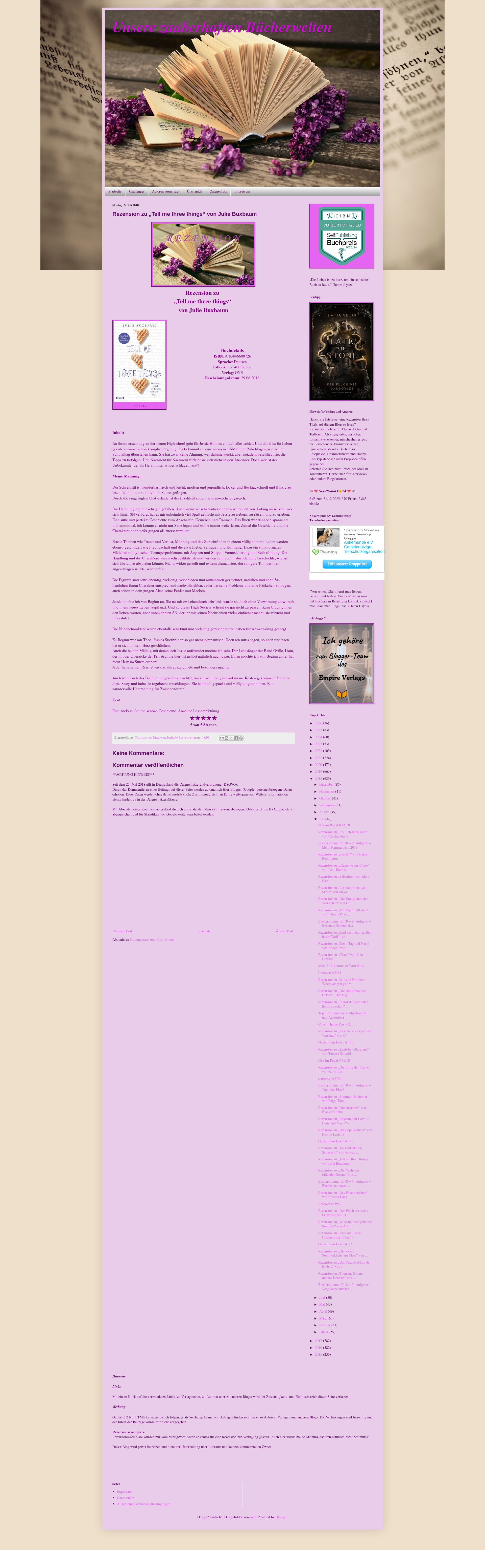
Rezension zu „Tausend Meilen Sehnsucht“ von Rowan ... (340, 1150)
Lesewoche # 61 (329, 972)
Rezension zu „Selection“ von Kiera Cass (343, 878)
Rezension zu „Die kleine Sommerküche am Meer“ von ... (343, 1253)
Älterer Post (284, 931)
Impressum (242, 191)
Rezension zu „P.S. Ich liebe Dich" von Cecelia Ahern (343, 834)
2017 (319, 1340)
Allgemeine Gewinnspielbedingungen (143, 1503)
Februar (325, 1325)
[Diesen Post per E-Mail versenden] (221, 738)
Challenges (136, 191)
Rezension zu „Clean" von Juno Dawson (340, 956)
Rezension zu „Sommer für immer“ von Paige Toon (343, 1098)
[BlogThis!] (226, 738)
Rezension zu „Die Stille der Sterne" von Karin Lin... (344, 1069)
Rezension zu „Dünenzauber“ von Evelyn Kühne (342, 1109)
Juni (322, 1297)
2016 (319, 1347)
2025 (319, 729)
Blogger (281, 1517)
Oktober (325, 798)
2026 (319, 723)
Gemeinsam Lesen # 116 (335, 1042)
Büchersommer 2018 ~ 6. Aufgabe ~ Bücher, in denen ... (344, 1183)
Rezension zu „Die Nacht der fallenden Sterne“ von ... (338, 1172)
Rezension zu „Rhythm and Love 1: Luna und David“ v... (343, 1120)
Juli (322, 818)
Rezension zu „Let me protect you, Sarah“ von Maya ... (343, 889)
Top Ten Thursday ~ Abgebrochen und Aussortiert (343, 1015)
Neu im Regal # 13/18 (334, 1060)
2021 (319, 757)
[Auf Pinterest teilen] (241, 738)
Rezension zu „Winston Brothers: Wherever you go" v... (341, 981)
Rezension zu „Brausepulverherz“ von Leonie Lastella (345, 1132)
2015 (319, 1354)
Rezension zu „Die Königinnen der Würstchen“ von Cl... (343, 900)
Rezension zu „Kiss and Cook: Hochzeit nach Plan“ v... (339, 1235)
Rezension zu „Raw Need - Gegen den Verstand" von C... (345, 1033)
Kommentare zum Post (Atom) (152, 939)
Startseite (115, 191)
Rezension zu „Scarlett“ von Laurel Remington (343, 856)
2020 (319, 764)
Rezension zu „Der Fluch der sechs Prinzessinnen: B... (343, 1212)
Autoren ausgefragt (165, 191)
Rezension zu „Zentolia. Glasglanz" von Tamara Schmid (343, 1051)
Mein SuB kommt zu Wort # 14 (340, 965)
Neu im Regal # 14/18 (334, 825)
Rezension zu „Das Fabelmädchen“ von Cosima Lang (343, 1194)
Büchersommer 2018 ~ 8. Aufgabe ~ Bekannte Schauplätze (344, 923)
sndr (253, 1517)
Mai (322, 1304)
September (327, 805)
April (323, 1311)
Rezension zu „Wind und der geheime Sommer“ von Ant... (345, 1223)
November (327, 791)
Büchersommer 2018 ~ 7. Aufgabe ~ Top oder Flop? (344, 1087)
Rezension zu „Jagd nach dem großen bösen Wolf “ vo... (344, 934)
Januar (324, 1331)
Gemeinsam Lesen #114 (335, 1244)
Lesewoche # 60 (329, 1078)
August (324, 811)
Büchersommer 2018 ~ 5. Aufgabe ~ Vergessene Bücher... (344, 1286)
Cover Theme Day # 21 (335, 1024)
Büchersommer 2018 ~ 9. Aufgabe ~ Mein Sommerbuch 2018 (344, 845)
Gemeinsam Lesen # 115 (335, 1141)
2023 (319, 743)
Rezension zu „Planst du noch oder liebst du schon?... (343, 1004)
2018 (319, 778)
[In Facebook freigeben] (236, 738)
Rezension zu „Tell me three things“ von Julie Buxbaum (343, 1161)
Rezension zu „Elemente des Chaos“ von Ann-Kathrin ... (344, 867)
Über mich (194, 191)
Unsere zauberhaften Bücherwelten (222, 26)
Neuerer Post (123, 931)
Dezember (327, 784)
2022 (319, 750)
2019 (319, 771)
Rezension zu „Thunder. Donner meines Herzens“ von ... (341, 1275)
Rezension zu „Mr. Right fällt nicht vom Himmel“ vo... (343, 912)
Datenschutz (218, 191)
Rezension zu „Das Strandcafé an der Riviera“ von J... (344, 1264)
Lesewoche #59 (329, 1203)
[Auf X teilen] (231, 738)
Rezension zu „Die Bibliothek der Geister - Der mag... (342, 992)
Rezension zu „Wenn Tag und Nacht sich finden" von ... (343, 945)
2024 (319, 737)
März (323, 1318)
